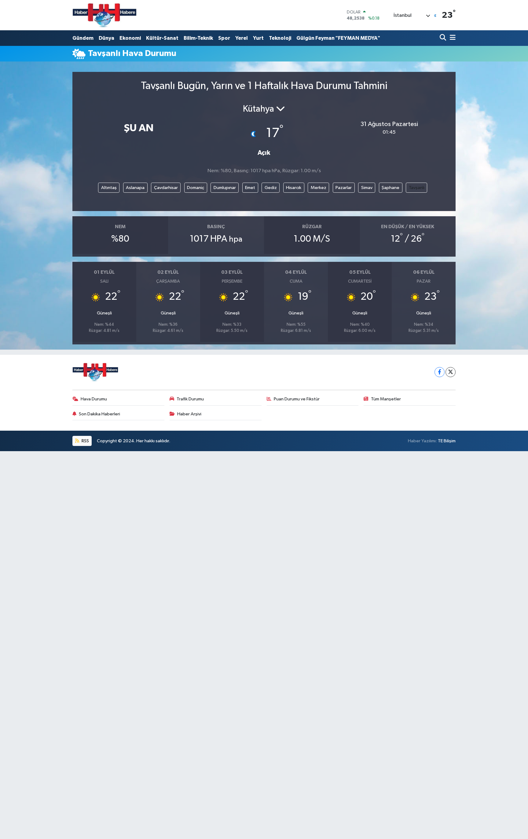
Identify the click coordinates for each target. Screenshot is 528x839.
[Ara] (443, 38)
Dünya (106, 38)
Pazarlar (344, 187)
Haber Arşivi (189, 414)
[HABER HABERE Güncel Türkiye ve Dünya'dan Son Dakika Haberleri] (104, 15)
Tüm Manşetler (386, 399)
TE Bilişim (447, 441)
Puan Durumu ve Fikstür (297, 399)
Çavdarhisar (166, 187)
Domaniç (195, 187)
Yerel (241, 38)
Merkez (318, 187)
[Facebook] (440, 372)
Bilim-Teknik (198, 38)
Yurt (258, 38)
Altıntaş (109, 187)
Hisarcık (293, 187)
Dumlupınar (225, 187)
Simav (366, 187)
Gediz (271, 187)
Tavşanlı (416, 187)
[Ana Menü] (451, 38)
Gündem (83, 38)
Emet (250, 187)
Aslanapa (135, 187)
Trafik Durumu (190, 399)
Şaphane (390, 187)
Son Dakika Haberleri (99, 414)
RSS (85, 441)
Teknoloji (280, 38)
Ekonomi (130, 38)
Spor (224, 38)
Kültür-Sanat (162, 38)
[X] (451, 372)
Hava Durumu (94, 399)
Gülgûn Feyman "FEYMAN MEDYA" (338, 38)
